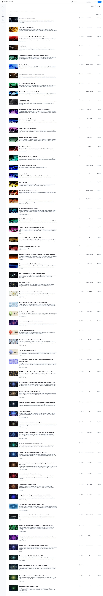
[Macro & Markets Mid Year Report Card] (13, 93)
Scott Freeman (23, 249)
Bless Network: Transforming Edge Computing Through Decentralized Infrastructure (36, 463)
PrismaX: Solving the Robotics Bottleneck (29, 391)
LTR (21, 551)
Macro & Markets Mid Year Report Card (29, 91)
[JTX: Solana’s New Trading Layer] (13, 85)
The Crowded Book (24, 64)
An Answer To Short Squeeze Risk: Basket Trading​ (31, 237)
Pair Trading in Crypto (24, 282)
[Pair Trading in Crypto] (13, 284)
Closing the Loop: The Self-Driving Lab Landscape (31, 74)
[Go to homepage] (7, 2)
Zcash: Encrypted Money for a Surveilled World (30, 292)
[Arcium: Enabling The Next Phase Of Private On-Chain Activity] (13, 111)
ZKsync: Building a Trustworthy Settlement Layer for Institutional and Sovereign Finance (36, 360)
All (10, 12)
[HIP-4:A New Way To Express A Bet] (13, 158)
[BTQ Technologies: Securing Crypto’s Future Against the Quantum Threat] (13, 384)
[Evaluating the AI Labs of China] (13, 20)
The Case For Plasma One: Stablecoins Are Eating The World (34, 55)
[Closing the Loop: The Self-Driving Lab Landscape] (13, 76)
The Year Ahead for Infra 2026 (26, 311)
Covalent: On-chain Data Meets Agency (28, 586)
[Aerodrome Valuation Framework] (13, 120)
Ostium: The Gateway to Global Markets (29, 199)
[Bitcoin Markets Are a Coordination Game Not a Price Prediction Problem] (13, 256)
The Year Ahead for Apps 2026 (26, 330)
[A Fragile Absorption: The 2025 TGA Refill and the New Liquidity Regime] (13, 404)
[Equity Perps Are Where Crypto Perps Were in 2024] (13, 275)
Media (32, 12)
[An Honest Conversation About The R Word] (13, 248)
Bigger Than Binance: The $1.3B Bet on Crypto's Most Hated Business (36, 525)
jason (21, 233)
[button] (3, 19)
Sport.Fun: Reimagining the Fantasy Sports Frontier (31, 339)
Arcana (21, 268)
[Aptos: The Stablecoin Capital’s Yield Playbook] (13, 424)
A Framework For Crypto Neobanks (27, 128)
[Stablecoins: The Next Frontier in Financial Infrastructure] (13, 265)
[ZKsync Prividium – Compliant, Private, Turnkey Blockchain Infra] (13, 496)
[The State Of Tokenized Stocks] (13, 29)
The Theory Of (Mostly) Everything (27, 165)
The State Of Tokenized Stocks (26, 27)
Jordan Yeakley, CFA (24, 335)
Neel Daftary (22, 560)
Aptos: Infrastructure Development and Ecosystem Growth (33, 302)
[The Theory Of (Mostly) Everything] (13, 167)
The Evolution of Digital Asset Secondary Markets (31, 227)
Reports (16, 12)
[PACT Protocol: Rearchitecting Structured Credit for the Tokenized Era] (13, 373)
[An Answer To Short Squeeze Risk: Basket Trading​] (13, 239)
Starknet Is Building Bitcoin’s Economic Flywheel (31, 321)
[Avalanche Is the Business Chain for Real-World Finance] (13, 38)
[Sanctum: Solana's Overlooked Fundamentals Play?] (13, 506)
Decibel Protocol (23, 182)
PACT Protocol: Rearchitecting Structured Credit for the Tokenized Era (36, 371)
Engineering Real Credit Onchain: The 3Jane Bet (31, 556)
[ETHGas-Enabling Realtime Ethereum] (13, 210)
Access (10, 9)
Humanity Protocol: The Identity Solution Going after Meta (33, 575)
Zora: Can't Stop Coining (25, 411)
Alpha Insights (24, 12)
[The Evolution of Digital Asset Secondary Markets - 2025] (13, 454)
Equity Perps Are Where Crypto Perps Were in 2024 (32, 273)
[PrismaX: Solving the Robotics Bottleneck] (13, 393)
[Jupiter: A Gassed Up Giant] (13, 220)
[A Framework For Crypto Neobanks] (13, 130)
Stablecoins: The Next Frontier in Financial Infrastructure (33, 264)
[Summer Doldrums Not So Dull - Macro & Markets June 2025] (13, 516)
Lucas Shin (22, 397)
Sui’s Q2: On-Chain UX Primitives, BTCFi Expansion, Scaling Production (36, 432)
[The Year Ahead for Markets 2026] (13, 352)
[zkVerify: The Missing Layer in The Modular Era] (13, 445)
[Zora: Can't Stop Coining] (13, 413)
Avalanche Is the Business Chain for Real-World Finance (33, 36)
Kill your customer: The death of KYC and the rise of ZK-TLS (33, 545)
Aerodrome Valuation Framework (27, 119)
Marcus (21, 259)
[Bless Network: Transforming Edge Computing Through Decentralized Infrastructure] (13, 464)
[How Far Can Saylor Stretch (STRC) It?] (13, 192)
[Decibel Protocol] (13, 184)
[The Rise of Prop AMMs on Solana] (13, 486)
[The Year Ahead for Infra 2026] (13, 313)
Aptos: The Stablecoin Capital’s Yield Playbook (30, 422)
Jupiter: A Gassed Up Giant (25, 219)
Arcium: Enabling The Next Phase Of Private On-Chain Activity (34, 109)
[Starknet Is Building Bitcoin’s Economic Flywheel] (13, 323)
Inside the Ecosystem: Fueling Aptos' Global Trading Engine (33, 565)
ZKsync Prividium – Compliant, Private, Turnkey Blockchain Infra (35, 495)
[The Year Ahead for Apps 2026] (13, 332)
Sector (41, 9)
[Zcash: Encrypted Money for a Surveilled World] (13, 293)
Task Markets (22, 46)
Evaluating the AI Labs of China (27, 18)
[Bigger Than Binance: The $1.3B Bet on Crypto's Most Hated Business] (13, 527)
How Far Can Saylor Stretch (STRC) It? (28, 190)
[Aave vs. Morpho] (13, 175)
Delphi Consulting (23, 203)
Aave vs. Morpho (23, 174)
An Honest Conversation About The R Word (29, 246)
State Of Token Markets (25, 147)
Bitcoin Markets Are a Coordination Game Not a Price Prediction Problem (37, 254)
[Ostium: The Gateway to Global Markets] (13, 200)
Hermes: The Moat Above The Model (28, 137)
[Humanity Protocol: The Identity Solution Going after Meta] (13, 577)
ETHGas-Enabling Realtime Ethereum (28, 208)
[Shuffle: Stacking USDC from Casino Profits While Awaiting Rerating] (13, 537)
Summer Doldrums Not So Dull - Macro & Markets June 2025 (34, 515)
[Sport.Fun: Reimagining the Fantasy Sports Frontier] (13, 341)
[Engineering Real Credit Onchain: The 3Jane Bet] (13, 557)
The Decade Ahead (24, 100)
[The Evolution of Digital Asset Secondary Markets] (13, 229)
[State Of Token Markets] (13, 148)
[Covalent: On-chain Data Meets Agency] (13, 588)
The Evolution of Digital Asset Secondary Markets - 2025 (33, 452)
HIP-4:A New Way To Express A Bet (28, 156)
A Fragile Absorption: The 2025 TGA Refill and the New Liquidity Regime (37, 402)
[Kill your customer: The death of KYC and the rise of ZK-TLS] (13, 547)
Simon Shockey (23, 297)
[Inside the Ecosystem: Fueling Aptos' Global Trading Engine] (13, 567)
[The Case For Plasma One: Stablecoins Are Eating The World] (13, 57)
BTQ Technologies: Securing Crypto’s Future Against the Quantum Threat (37, 382)
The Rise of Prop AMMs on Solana (27, 484)
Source (72, 9)
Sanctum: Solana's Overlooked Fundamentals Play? (31, 504)
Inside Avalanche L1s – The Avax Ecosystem (30, 474)
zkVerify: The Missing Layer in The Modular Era (30, 443)
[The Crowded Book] (13, 66)
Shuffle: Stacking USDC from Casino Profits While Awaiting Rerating (36, 536)
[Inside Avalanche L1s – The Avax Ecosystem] (13, 475)
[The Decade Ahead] (13, 102)
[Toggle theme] (92, 2)
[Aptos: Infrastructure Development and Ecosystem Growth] (13, 304)
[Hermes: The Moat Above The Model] (13, 139)
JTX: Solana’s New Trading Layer (27, 83)
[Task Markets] (13, 48)
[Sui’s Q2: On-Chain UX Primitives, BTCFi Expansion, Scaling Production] (13, 434)
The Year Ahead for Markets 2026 (27, 350)
